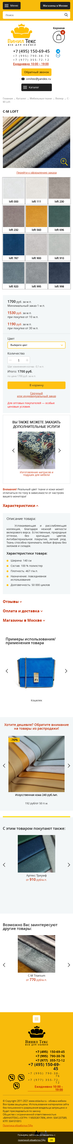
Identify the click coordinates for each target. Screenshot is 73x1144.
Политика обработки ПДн (18, 1125)
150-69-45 (50, 1052)
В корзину (37, 385)
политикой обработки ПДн (31, 1140)
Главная (8, 98)
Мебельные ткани (41, 98)
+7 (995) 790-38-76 (31, 56)
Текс (21, 41)
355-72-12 (50, 1060)
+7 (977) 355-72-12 (31, 59)
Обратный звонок (36, 72)
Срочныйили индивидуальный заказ (36, 394)
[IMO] (58, 55)
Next (58, 450)
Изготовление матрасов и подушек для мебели (36, 473)
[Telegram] (58, 51)
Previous (15, 450)
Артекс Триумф (36, 877)
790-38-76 (50, 1056)
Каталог (21, 98)
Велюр (59, 98)
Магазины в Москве (55, 5)
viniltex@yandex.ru (38, 78)
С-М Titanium (36, 977)
